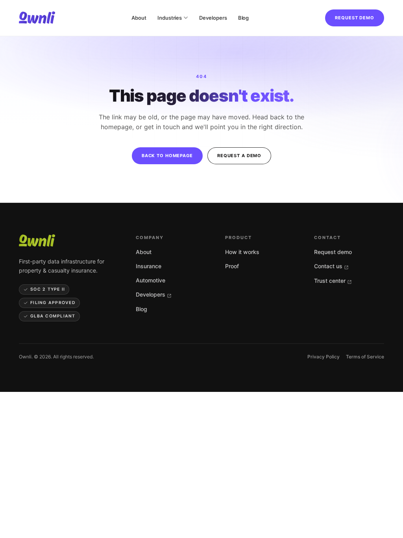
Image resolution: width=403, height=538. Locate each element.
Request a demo (239, 155)
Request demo (354, 17)
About (138, 18)
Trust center (330, 280)
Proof (232, 266)
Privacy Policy (323, 357)
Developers (213, 18)
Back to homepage (167, 155)
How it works (242, 252)
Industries (169, 18)
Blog (243, 18)
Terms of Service (365, 357)
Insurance (148, 266)
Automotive (150, 280)
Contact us (328, 266)
